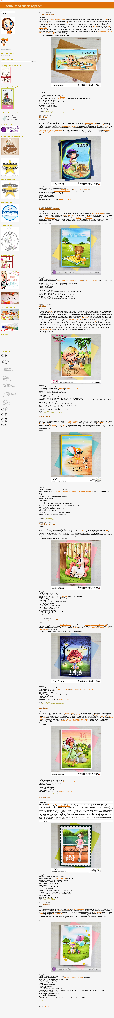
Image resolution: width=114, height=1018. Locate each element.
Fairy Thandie (98, 715)
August (4, 362)
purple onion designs (54, 300)
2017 (3, 415)
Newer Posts (42, 1004)
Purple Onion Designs (98, 213)
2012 (3, 421)
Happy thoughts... (6, 395)
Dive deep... (43, 117)
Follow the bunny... (6, 396)
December (5, 357)
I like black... (5, 400)
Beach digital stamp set (74, 319)
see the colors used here (69, 110)
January (5, 408)
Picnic (71, 280)
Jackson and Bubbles (69, 215)
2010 (3, 424)
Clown (68, 909)
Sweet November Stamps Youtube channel (51, 130)
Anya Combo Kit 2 (47, 329)
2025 (3, 354)
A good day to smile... (7, 397)
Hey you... (42, 306)
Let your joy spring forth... (8, 380)
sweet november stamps (60, 112)
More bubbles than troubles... (49, 209)
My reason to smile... (7, 402)
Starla (81, 530)
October (5, 360)
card (43, 112)
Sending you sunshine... (7, 383)
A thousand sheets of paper (24, 6)
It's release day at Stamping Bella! (9, 388)
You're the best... (45, 797)
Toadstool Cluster (50, 218)
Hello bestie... (5, 387)
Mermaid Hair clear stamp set (70, 126)
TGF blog (50, 311)
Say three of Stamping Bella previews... (10, 391)
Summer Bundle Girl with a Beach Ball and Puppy (66, 491)
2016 (3, 416)
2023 (3, 356)
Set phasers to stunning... (8, 399)
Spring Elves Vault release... (8, 404)
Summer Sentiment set (58, 425)
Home (76, 1004)
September (5, 361)
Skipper (105, 19)
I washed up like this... (47, 14)
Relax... (4, 401)
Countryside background (59, 913)
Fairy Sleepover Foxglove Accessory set (96, 625)
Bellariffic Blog (52, 804)
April (4, 367)
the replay (75, 627)
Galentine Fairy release (82, 715)
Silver (107, 126)
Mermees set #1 (61, 98)
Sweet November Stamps (57, 19)
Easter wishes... (6, 403)
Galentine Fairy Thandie (64, 781)
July (4, 363)
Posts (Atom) (48, 1006)
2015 (3, 418)
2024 (3, 355)
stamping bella (53, 519)
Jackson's (89, 218)
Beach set (61, 388)
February (5, 407)
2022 (3, 409)
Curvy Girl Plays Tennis (64, 806)
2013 (3, 420)
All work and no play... (7, 392)
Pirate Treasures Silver (90, 123)
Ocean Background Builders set (82, 781)
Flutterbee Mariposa (65, 625)
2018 (3, 414)
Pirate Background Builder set (99, 125)
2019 (3, 413)
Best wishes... (44, 708)
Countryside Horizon (85, 216)
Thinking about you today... (8, 385)
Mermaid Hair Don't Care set (62, 191)
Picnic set (78, 218)
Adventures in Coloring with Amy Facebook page (73, 720)
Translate (11, 13)
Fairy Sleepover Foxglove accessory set (82, 689)
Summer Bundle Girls (73, 422)
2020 (3, 411)
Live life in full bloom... (7, 384)
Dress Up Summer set (73, 388)
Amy (9, 40)
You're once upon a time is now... (9, 379)
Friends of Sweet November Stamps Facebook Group (58, 23)
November (5, 359)
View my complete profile (6, 49)
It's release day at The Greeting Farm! (10, 386)
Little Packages (98, 912)
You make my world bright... (49, 620)
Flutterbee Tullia (62, 596)
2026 (3, 353)
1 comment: (51, 518)
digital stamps (85, 317)
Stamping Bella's (73, 421)
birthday (43, 1000)
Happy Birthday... (45, 904)
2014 (3, 419)
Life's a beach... (44, 416)
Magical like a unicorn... (47, 524)
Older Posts (110, 1004)
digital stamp (53, 112)
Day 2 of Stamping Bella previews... (9, 393)
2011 (3, 423)
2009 (3, 425)
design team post (47, 112)
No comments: (52, 111)
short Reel (84, 129)
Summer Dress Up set (91, 321)
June (4, 364)
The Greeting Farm (59, 412)
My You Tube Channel (5, 55)
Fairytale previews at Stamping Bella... (10, 394)
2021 (3, 410)
